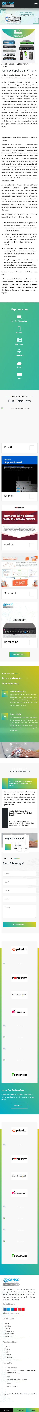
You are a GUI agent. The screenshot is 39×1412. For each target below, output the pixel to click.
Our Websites (9, 1334)
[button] (3, 16)
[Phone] (5, 1385)
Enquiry (33, 1410)
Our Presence (9, 1331)
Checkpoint (11, 642)
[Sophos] (31, 496)
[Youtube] (23, 1308)
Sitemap (7, 1328)
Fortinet (9, 544)
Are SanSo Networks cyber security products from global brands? (20, 813)
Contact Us (18, 1105)
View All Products (18, 654)
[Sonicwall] (31, 594)
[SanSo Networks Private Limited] (10, 4)
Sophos (8, 496)
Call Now (6, 1410)
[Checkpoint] (31, 642)
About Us (7, 1326)
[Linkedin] (12, 1308)
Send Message (18, 924)
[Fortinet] (31, 545)
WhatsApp (20, 1410)
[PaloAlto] (31, 447)
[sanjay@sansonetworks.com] (5, 1378)
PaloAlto (9, 447)
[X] (8, 1308)
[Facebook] (5, 1308)
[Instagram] (19, 1308)
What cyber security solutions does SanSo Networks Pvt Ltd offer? (20, 783)
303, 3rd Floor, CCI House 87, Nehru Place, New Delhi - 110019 (21, 1372)
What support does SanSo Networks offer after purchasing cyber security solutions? (21, 823)
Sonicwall (10, 593)
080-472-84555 (20, 848)
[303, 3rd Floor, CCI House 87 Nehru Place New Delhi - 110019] (5, 1370)
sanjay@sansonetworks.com (17, 1379)
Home (6, 1323)
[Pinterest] (15, 1308)
